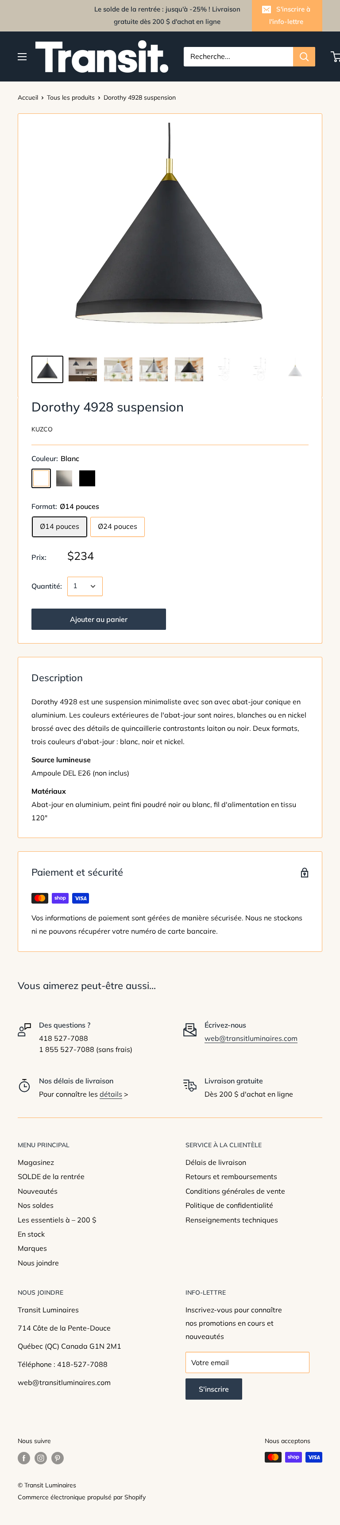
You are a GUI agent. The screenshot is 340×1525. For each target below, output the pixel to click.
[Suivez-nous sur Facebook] (24, 1458)
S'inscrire (214, 1389)
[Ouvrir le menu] (22, 56)
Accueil (28, 97)
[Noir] (87, 478)
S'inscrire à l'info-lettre (289, 15)
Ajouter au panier (99, 619)
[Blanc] (41, 478)
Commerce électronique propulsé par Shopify (82, 1497)
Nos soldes (36, 1205)
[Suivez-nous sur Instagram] (41, 1458)
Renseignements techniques (231, 1219)
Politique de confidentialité (229, 1205)
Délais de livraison (215, 1162)
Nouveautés (38, 1191)
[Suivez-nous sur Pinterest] (57, 1458)
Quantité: (46, 586)
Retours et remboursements (231, 1176)
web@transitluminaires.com (251, 1038)
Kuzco (42, 429)
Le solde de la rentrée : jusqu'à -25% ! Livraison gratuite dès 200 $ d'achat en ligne (167, 15)
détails (111, 1094)
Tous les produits (71, 97)
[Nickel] (64, 478)
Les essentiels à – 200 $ (57, 1219)
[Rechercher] (304, 56)
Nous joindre (38, 1262)
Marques (32, 1248)
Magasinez (36, 1162)
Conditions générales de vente (235, 1191)
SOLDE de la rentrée (51, 1176)
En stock (31, 1234)
